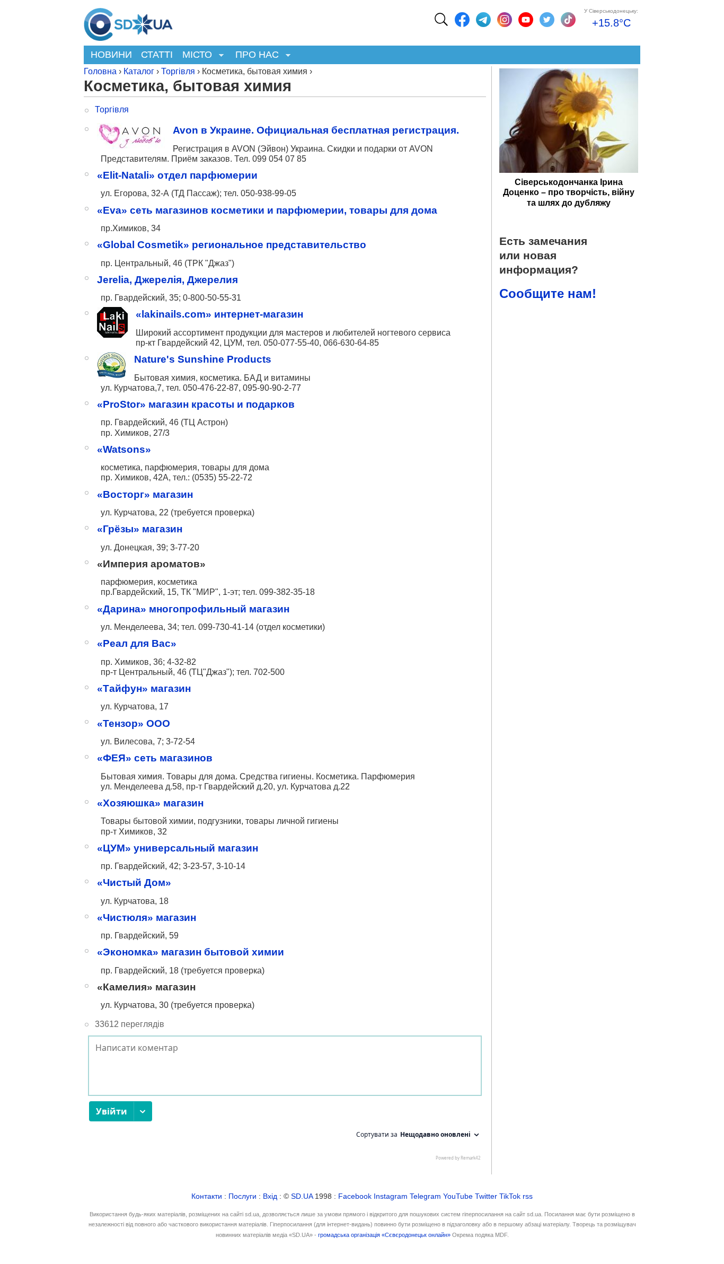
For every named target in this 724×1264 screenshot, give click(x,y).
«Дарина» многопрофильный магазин (193, 609)
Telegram (425, 1196)
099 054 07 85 (279, 158)
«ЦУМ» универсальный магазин (177, 848)
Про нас (255, 55)
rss (528, 1196)
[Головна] (128, 22)
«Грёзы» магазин (139, 528)
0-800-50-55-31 (212, 297)
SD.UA (302, 1196)
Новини (111, 54)
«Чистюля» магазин (146, 917)
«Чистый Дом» (134, 882)
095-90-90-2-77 (271, 387)
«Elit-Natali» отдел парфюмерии (177, 175)
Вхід (270, 1196)
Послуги (242, 1196)
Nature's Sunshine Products (202, 359)
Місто (195, 55)
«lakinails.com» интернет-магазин (219, 314)
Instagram (391, 1196)
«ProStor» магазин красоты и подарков (196, 404)
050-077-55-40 (291, 342)
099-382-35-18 (287, 591)
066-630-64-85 (350, 342)
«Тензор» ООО (133, 723)
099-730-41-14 (227, 626)
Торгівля (178, 71)
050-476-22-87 (211, 387)
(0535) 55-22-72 (222, 477)
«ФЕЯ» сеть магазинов (155, 757)
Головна (100, 71)
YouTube (458, 1196)
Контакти (206, 1196)
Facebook (355, 1196)
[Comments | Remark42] (285, 1100)
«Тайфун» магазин (144, 688)
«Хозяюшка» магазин (150, 803)
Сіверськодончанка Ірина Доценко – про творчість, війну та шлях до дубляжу (568, 192)
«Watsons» (124, 449)
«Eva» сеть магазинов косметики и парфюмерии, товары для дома (267, 210)
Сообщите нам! (547, 293)
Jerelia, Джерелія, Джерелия (167, 279)
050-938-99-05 (268, 193)
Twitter (486, 1196)
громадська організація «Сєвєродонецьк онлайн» (384, 1235)
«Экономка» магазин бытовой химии (190, 952)
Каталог (138, 71)
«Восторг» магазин (145, 494)
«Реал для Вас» (136, 643)
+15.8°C (611, 23)
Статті (157, 54)
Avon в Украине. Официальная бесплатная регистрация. (316, 130)
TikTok (509, 1196)
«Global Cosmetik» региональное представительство (231, 244)
